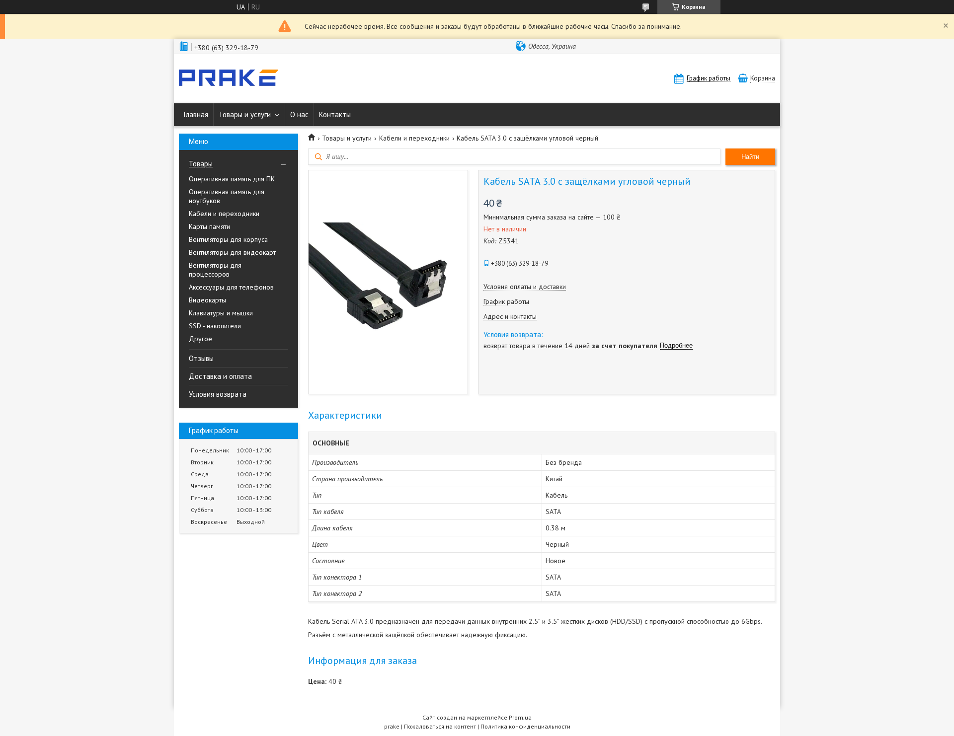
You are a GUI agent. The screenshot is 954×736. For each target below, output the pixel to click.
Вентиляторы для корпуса (228, 239)
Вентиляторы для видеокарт (232, 252)
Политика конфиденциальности (525, 726)
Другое (200, 338)
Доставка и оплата (220, 376)
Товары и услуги (245, 114)
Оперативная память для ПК (232, 178)
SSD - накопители (215, 325)
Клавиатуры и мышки (221, 312)
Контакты (335, 114)
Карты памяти (209, 226)
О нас (299, 114)
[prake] (228, 78)
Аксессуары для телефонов (231, 287)
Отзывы (201, 358)
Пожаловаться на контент (440, 726)
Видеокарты (207, 299)
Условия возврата (217, 394)
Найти (750, 156)
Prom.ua (520, 717)
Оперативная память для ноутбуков (226, 196)
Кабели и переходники (224, 213)
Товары (201, 163)
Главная (196, 114)
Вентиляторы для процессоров (215, 270)
